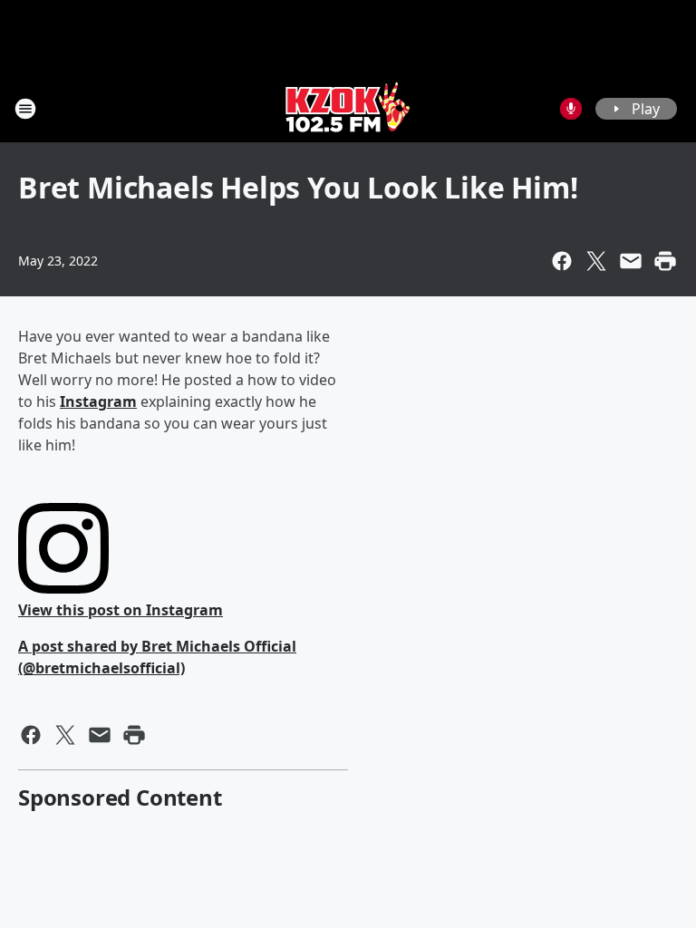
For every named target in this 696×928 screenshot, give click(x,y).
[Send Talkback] (571, 109)
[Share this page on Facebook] (562, 261)
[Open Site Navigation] (25, 109)
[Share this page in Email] (630, 261)
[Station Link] (348, 108)
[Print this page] (665, 261)
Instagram (98, 401)
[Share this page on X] (596, 261)
